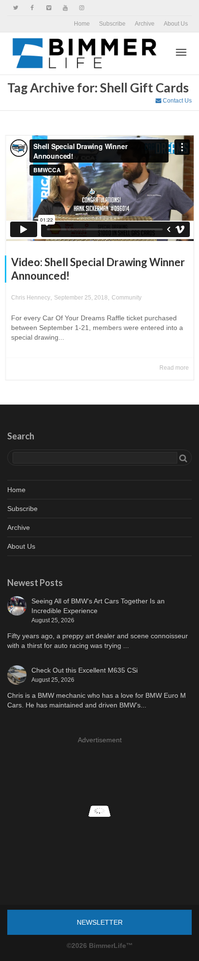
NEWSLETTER (100, 922)
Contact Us (176, 100)
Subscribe (112, 23)
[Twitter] (16, 8)
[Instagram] (81, 8)
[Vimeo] (49, 8)
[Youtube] (65, 8)
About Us (176, 23)
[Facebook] (32, 8)
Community (127, 297)
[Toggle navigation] (181, 52)
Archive (145, 23)
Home (82, 23)
